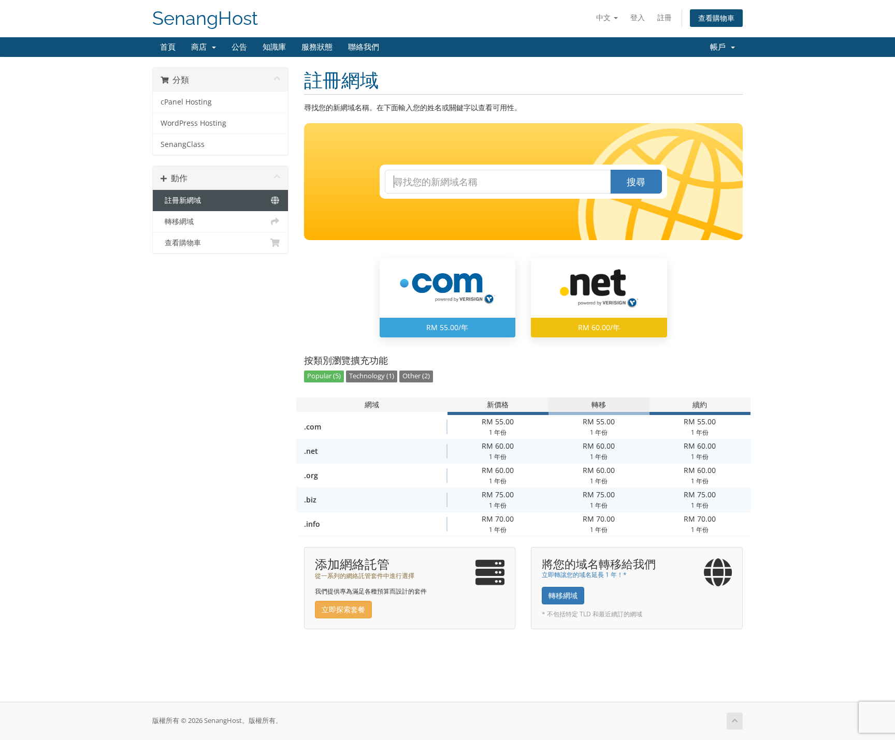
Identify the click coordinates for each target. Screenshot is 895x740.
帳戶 (720, 47)
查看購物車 (716, 18)
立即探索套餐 (343, 609)
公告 (239, 47)
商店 (201, 47)
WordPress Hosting (193, 123)
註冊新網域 (181, 200)
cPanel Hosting (186, 102)
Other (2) (416, 376)
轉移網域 (177, 221)
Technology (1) (371, 376)
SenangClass (183, 144)
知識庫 (274, 47)
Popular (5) (324, 376)
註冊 (664, 17)
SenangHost (205, 18)
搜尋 (636, 181)
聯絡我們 (363, 47)
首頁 (168, 47)
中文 (604, 17)
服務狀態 (317, 47)
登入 (637, 17)
